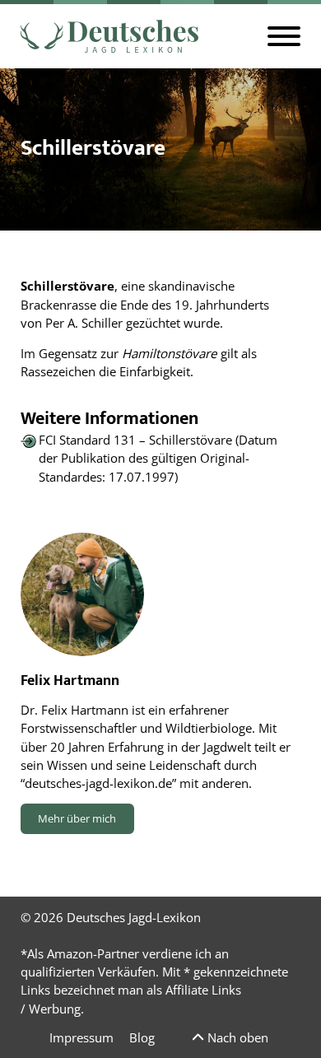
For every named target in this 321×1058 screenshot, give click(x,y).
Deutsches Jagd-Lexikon (134, 917)
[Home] (110, 36)
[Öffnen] (284, 36)
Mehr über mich (77, 818)
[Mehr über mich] (82, 594)
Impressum (81, 1037)
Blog (142, 1037)
